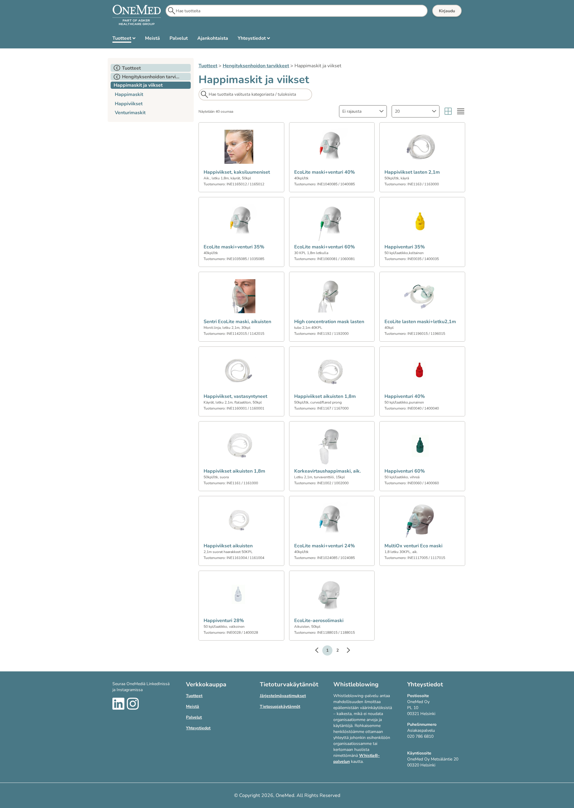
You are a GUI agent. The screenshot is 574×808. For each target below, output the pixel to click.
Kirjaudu (447, 11)
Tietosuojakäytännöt (280, 706)
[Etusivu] (136, 15)
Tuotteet (208, 65)
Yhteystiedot (198, 728)
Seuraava (345, 651)
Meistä (192, 706)
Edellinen (319, 651)
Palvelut (194, 717)
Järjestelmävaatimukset (283, 696)
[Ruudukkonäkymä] (448, 111)
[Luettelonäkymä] (460, 111)
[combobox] (363, 111)
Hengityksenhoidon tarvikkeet (256, 65)
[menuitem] (124, 39)
